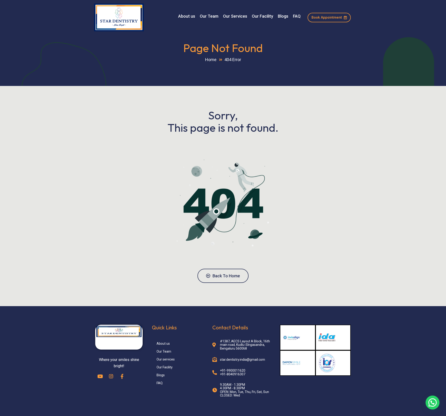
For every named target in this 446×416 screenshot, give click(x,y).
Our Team (209, 16)
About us (186, 16)
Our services (166, 359)
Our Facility (262, 16)
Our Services (235, 16)
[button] (432, 402)
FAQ (297, 16)
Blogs (283, 16)
